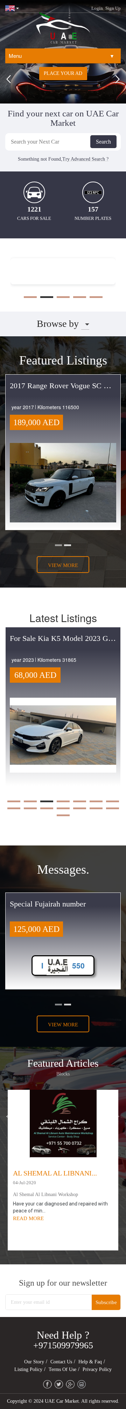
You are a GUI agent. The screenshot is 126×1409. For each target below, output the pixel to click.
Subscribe (106, 1302)
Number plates (93, 218)
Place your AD (63, 73)
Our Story (34, 1361)
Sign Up (113, 8)
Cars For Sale (34, 218)
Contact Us (61, 1361)
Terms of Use (62, 1369)
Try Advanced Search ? (85, 159)
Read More (28, 1218)
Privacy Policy (97, 1369)
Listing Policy (28, 1369)
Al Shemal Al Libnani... (55, 1173)
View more (63, 565)
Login (97, 8)
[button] (9, 81)
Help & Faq (90, 1361)
